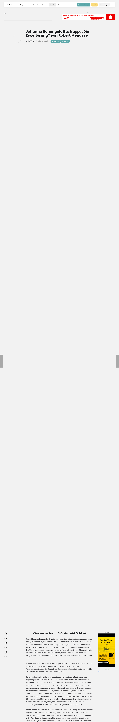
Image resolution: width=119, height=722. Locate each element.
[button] (113, 5)
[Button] (17, 39)
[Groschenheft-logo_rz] (28, 17)
